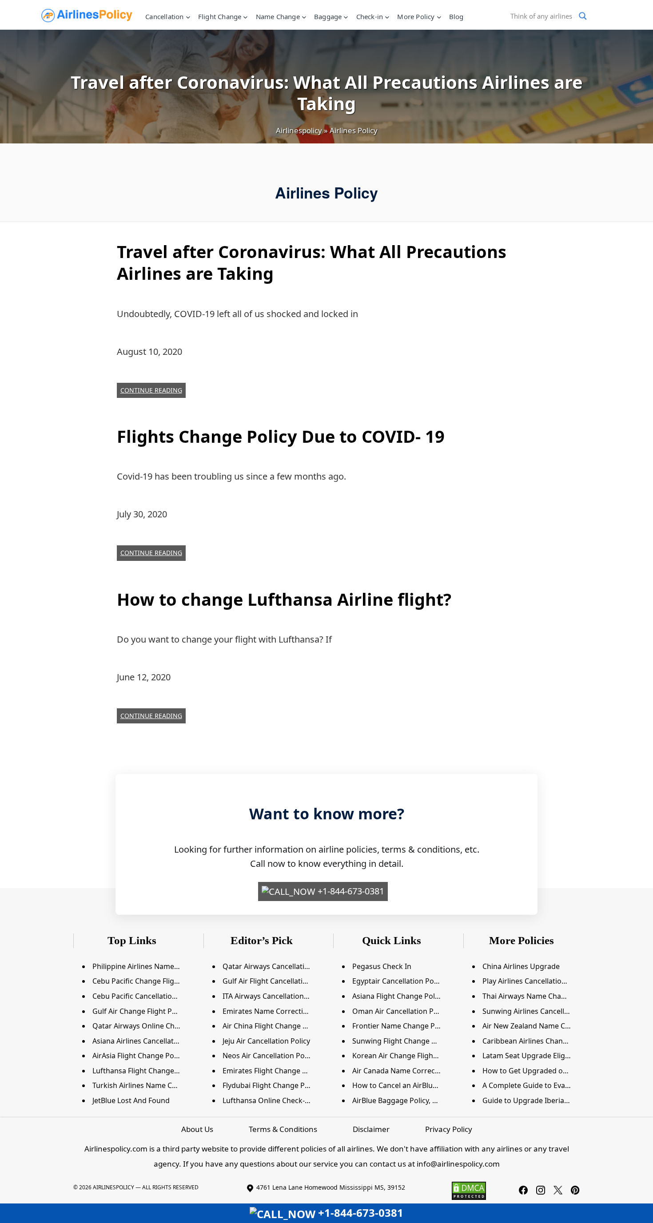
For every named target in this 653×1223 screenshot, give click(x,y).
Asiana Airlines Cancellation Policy (149, 1041)
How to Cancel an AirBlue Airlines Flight (418, 1085)
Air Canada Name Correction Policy (411, 1071)
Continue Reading (151, 390)
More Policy (415, 16)
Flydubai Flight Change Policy (271, 1085)
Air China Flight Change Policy (272, 1026)
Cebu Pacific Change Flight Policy (147, 981)
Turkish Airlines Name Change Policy (153, 1085)
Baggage (328, 16)
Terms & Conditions (283, 1129)
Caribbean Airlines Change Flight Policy (547, 1041)
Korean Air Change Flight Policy (404, 1055)
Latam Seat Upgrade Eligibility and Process (554, 1055)
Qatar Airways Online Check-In (143, 1026)
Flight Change (220, 16)
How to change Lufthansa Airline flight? (284, 599)
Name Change (278, 16)
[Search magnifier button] (583, 16)
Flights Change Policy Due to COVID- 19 (281, 436)
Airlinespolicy (299, 130)
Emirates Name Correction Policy (278, 1011)
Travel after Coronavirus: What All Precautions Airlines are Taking (311, 262)
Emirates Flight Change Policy (272, 1071)
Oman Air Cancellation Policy (400, 1011)
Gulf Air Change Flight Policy (139, 1011)
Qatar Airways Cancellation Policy (278, 966)
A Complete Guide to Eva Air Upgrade (545, 1085)
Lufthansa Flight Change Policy (143, 1071)
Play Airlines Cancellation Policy (534, 981)
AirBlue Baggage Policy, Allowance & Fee (419, 1100)
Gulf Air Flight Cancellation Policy (278, 981)
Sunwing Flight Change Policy (401, 1041)
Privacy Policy (448, 1129)
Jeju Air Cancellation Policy (266, 1041)
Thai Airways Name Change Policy (538, 996)
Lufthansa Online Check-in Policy (277, 1100)
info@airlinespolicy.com (458, 1164)
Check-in (369, 16)
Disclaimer (371, 1129)
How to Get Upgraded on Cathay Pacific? (550, 1071)
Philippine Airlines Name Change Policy (157, 966)
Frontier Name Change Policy (401, 1026)
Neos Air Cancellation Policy (269, 1055)
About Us (197, 1129)
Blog (456, 16)
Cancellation (164, 16)
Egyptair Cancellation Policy (398, 981)
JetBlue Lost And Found (131, 1100)
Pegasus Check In (381, 966)
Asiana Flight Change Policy (398, 996)
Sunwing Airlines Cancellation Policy (542, 1011)
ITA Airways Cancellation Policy (274, 996)
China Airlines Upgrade (521, 966)
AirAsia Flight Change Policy (138, 1055)
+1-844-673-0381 (349, 891)
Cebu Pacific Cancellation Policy (145, 996)
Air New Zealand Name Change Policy (545, 1026)
